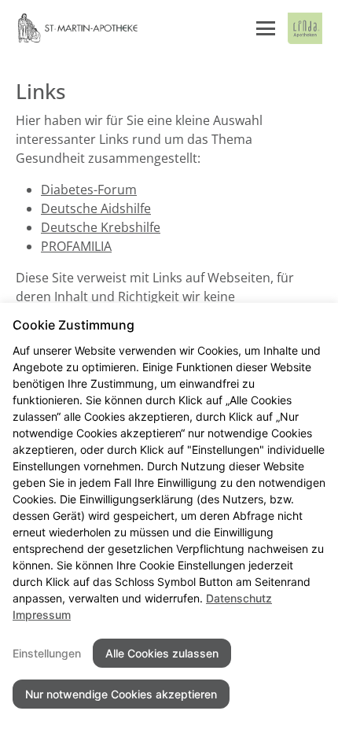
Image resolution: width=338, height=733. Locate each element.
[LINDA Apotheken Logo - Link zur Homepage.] (305, 28)
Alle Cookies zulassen (162, 653)
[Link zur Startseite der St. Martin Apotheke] (77, 28)
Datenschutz (239, 598)
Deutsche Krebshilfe (100, 227)
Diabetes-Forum (89, 189)
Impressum (42, 614)
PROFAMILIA (76, 246)
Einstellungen (47, 653)
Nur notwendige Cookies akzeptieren (121, 694)
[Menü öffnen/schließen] (265, 28)
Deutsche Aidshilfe (96, 208)
